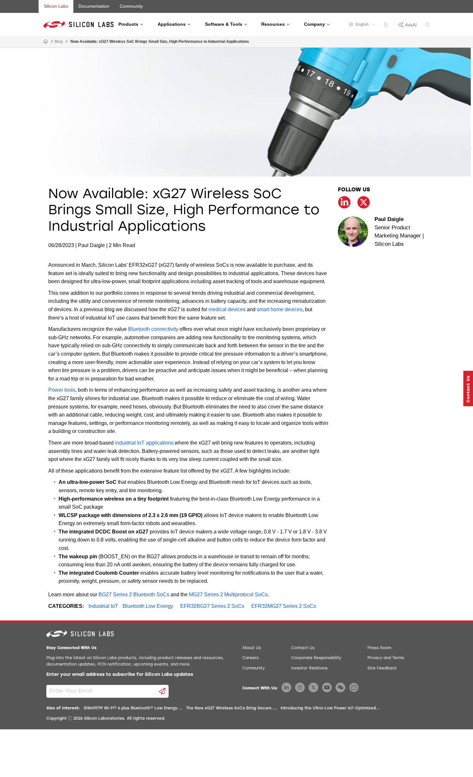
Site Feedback (382, 668)
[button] (468, 388)
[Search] (428, 25)
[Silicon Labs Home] (45, 41)
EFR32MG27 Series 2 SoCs (283, 606)
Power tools (61, 390)
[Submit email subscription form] (162, 691)
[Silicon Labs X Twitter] (313, 687)
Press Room (379, 648)
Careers (250, 658)
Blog (59, 41)
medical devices (227, 309)
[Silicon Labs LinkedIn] (286, 687)
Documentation (94, 6)
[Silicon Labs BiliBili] (354, 687)
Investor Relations (309, 668)
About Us (251, 648)
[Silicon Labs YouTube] (327, 687)
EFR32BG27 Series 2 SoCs (212, 606)
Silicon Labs (56, 6)
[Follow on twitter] (363, 202)
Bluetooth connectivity (153, 329)
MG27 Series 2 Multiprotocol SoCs (228, 594)
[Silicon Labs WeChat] (340, 687)
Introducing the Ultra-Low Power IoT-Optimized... (330, 708)
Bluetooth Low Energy (148, 606)
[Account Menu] (386, 25)
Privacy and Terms (385, 658)
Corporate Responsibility (316, 658)
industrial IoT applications (144, 443)
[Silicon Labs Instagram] (300, 687)
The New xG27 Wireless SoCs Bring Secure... (230, 708)
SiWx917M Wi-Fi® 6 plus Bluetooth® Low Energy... (132, 708)
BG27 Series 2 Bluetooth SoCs (133, 594)
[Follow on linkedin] (344, 202)
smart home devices (279, 309)
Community (131, 6)
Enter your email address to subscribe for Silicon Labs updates (119, 674)
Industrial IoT (103, 606)
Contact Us (303, 648)
